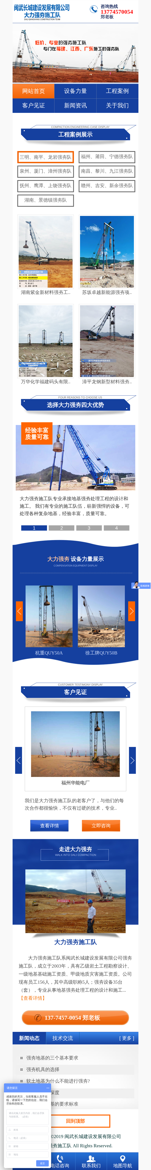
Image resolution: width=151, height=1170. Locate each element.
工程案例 (117, 91)
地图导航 (122, 1165)
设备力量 (75, 91)
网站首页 (33, 91)
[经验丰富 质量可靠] (75, 489)
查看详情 (49, 825)
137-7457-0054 (63, 1017)
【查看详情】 (33, 998)
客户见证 (33, 105)
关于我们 (117, 105)
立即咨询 (101, 825)
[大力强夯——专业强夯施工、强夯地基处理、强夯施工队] (75, 81)
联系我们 (91, 1165)
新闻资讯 (75, 105)
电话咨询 (59, 1165)
